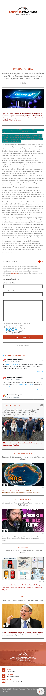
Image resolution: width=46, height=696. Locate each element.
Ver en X (39, 371)
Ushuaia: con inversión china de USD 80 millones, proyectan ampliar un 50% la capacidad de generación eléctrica (20, 412)
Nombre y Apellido (9, 283)
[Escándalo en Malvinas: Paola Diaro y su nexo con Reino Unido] (23, 520)
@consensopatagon (15, 355)
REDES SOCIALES (23, 547)
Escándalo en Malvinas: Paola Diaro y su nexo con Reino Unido (23, 503)
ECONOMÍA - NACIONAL (23, 69)
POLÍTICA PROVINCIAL (23, 499)
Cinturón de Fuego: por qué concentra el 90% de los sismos (23, 458)
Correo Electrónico (9, 291)
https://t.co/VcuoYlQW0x (24, 384)
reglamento (14, 273)
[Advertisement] (23, 41)
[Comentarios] (11, 108)
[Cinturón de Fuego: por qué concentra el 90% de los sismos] (23, 474)
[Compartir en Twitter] (7, 108)
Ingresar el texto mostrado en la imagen (16, 324)
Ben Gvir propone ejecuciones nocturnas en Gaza (23, 600)
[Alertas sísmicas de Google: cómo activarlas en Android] (23, 568)
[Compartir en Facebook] (3, 108)
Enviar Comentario (23, 337)
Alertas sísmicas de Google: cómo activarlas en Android (23, 551)
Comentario (7, 299)
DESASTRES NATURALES (23, 453)
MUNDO (23, 597)
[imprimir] (15, 108)
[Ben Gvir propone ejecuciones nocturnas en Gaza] (23, 616)
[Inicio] (23, 10)
